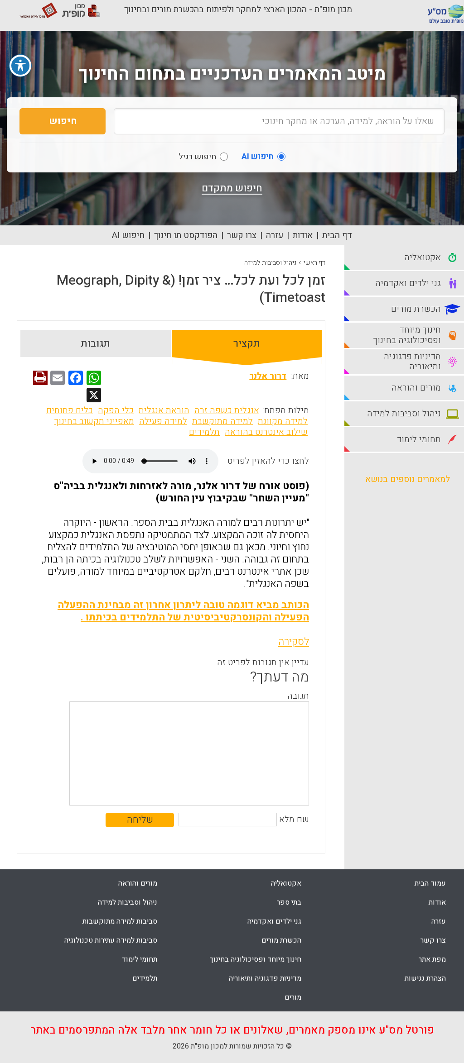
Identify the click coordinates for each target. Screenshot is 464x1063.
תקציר (246, 343)
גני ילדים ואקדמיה (274, 921)
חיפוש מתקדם (232, 188)
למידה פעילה (163, 421)
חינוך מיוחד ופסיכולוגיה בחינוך (255, 959)
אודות (303, 235)
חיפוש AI (128, 235)
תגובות (95, 343)
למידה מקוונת (283, 421)
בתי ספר (289, 902)
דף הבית (337, 235)
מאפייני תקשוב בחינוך (94, 421)
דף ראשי (314, 262)
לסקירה (293, 641)
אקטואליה (286, 883)
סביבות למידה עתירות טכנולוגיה (110, 940)
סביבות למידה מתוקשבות (119, 921)
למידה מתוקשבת (222, 421)
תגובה (298, 696)
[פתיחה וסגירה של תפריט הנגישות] (20, 65)
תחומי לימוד (139, 959)
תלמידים (204, 432)
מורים (293, 997)
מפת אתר (432, 959)
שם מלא (294, 819)
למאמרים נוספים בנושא (407, 479)
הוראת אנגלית (164, 410)
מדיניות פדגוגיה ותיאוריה (265, 978)
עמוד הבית (430, 883)
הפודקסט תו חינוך (186, 235)
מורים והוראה (137, 883)
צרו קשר (241, 235)
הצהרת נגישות (425, 978)
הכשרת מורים (281, 940)
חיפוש (63, 121)
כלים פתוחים (69, 410)
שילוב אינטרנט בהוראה (266, 432)
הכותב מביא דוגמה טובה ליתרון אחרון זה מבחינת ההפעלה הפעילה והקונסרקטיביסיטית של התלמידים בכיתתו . (183, 611)
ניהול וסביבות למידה (270, 262)
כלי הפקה (116, 410)
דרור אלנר (267, 376)
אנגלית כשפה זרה (226, 410)
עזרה (274, 235)
